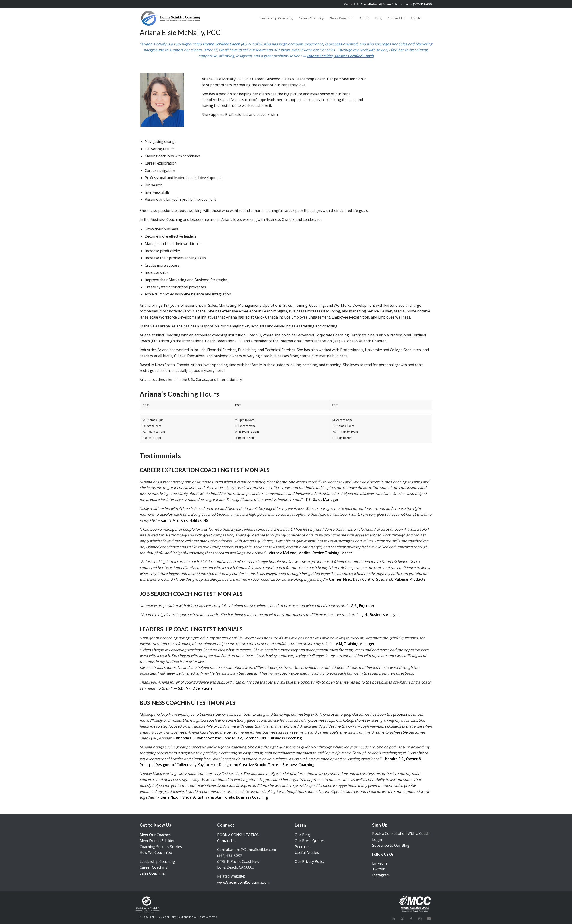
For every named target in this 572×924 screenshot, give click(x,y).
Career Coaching (154, 867)
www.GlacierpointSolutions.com (243, 882)
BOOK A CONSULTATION (238, 834)
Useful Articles (307, 852)
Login (377, 839)
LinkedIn (379, 863)
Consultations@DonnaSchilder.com (385, 4)
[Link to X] (402, 918)
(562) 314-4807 (422, 4)
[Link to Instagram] (420, 918)
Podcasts (302, 846)
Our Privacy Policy (309, 861)
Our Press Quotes (310, 840)
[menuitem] (276, 18)
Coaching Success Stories (161, 846)
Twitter (378, 869)
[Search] (428, 18)
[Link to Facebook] (411, 918)
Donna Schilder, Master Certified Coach (340, 55)
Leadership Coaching (157, 861)
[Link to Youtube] (429, 918)
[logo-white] (171, 18)
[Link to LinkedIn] (393, 918)
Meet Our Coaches (155, 834)
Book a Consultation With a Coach (400, 833)
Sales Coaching (152, 873)
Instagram (381, 875)
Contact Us (226, 840)
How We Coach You (156, 852)
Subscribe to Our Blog (390, 845)
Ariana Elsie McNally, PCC (180, 32)
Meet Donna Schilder (157, 840)
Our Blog (302, 834)
